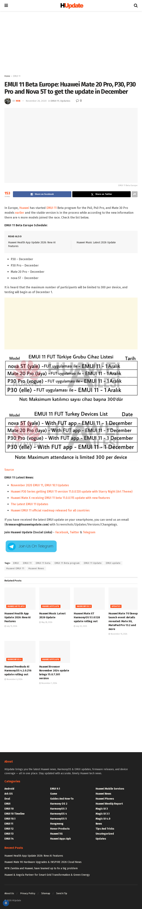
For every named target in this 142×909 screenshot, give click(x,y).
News (99, 823)
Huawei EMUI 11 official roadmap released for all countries (50, 510)
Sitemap (45, 893)
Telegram (89, 532)
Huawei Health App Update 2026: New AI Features (17, 617)
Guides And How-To (62, 798)
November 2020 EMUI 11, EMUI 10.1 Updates (40, 485)
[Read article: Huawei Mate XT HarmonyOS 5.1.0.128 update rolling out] (89, 599)
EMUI (16, 563)
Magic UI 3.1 (102, 813)
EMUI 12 (8, 828)
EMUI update (113, 563)
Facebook (61, 532)
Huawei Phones (105, 798)
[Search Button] (136, 5)
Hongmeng (56, 823)
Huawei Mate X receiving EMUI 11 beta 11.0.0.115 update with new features (60, 498)
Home (7, 76)
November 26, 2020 (36, 100)
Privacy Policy (27, 893)
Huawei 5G (56, 833)
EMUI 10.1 (9, 818)
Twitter (74, 532)
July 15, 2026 (11, 626)
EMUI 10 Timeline (14, 813)
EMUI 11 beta (43, 563)
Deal (7, 798)
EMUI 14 (9, 838)
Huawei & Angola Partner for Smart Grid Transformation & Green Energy (47, 874)
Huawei (24, 208)
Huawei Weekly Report (109, 803)
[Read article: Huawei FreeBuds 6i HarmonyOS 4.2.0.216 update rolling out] (20, 652)
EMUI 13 (8, 833)
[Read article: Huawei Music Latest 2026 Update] (54, 599)
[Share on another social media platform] (135, 194)
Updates (65, 100)
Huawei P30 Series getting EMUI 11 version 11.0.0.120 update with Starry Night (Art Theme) (71, 491)
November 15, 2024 (118, 634)
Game (53, 793)
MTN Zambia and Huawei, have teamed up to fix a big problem (41, 868)
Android (9, 788)
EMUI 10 (9, 808)
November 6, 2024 (14, 679)
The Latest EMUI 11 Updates (29, 504)
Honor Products (60, 828)
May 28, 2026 (46, 622)
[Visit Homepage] (71, 5)
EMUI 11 (16, 76)
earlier (19, 212)
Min (18, 100)
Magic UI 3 (102, 808)
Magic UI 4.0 (103, 818)
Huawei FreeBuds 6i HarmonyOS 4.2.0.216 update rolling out (17, 670)
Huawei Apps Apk (16, 606)
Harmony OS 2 (58, 803)
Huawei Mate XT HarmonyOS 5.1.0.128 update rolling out (87, 617)
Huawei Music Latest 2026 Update (96, 242)
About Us (9, 893)
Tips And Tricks (105, 828)
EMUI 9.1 (55, 788)
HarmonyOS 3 (58, 808)
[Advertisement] (71, 43)
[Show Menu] (6, 5)
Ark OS (8, 793)
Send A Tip (61, 893)
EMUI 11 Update (93, 563)
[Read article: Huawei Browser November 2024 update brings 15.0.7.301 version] (54, 652)
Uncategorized (105, 833)
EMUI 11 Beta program (67, 563)
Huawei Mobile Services (110, 788)
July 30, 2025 (81, 626)
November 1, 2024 (49, 683)
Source (9, 469)
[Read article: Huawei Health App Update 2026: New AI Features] (20, 599)
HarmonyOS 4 (14, 659)
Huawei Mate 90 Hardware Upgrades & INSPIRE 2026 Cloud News (43, 862)
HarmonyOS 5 (84, 606)
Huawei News (36, 568)
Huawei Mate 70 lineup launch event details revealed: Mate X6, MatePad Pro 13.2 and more (123, 621)
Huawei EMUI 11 (15, 568)
